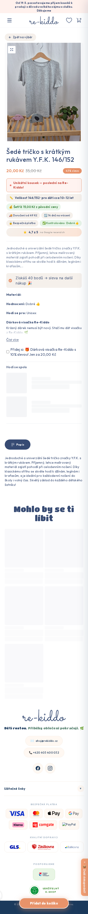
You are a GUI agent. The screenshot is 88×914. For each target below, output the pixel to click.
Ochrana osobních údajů (68, 910)
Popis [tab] (20, 444)
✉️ (44, 740)
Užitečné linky (42, 788)
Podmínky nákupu (16, 910)
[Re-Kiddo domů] (44, 716)
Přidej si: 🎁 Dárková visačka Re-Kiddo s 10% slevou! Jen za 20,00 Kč (43, 352)
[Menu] (9, 20)
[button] (78, 20)
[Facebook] (38, 768)
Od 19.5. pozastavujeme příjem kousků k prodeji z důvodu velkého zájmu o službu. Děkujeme (44, 6)
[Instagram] (50, 768)
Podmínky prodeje (40, 910)
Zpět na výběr (22, 37)
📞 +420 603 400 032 (44, 752)
